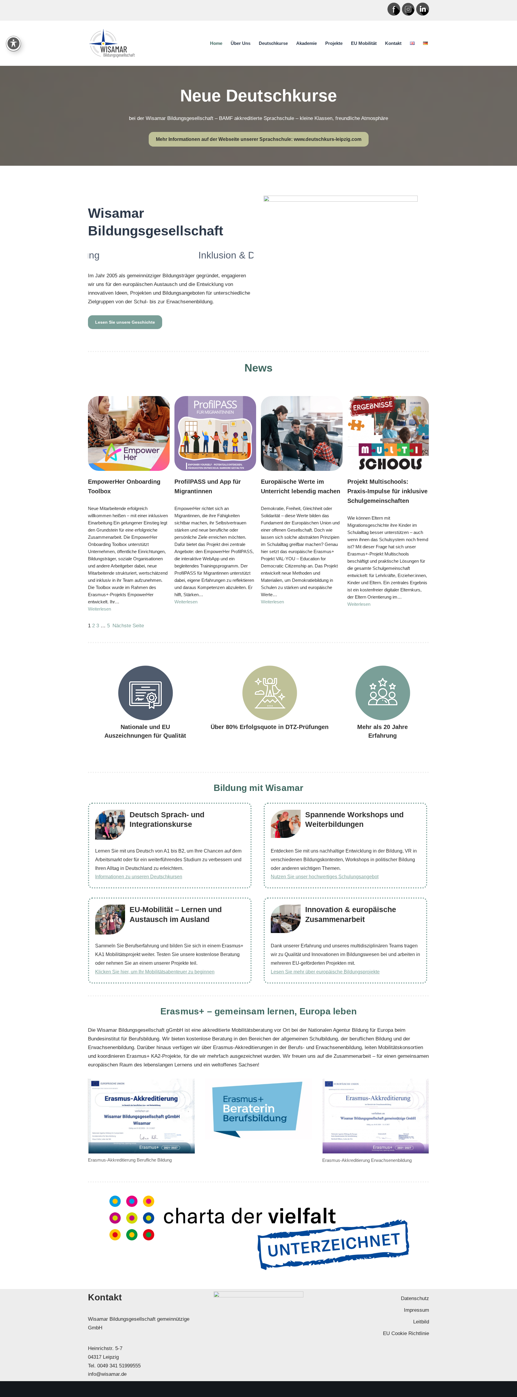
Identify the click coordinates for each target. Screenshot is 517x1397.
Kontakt (393, 43)
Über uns (240, 43)
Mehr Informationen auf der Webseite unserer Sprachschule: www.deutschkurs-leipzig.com (258, 139)
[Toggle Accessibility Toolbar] (13, 43)
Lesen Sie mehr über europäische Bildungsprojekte (325, 971)
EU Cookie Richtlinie (406, 1333)
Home (216, 43)
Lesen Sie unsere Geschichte (125, 322)
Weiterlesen (99, 608)
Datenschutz (415, 1298)
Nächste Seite (128, 626)
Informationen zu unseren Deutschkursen (138, 876)
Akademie (306, 43)
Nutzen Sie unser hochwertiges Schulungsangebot (324, 876)
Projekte (334, 43)
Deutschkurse (273, 43)
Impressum (416, 1310)
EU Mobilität (364, 43)
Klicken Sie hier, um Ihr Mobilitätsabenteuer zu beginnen (155, 971)
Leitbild (421, 1322)
